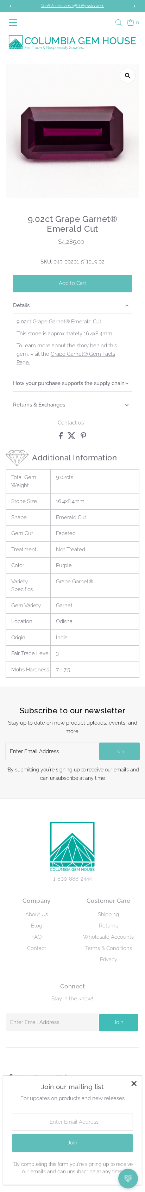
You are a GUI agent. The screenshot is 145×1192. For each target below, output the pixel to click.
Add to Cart (72, 283)
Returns (108, 926)
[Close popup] (134, 1084)
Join (119, 751)
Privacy (108, 959)
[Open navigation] (15, 22)
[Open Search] (118, 22)
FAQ (36, 937)
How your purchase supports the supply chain (69, 383)
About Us (36, 914)
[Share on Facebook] (61, 437)
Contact (36, 948)
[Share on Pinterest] (83, 437)
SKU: (46, 262)
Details (21, 305)
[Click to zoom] (127, 75)
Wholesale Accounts (108, 937)
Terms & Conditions (108, 948)
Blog (36, 926)
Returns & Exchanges (39, 405)
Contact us (71, 423)
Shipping (108, 914)
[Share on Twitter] (72, 437)
